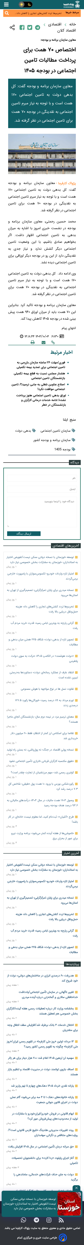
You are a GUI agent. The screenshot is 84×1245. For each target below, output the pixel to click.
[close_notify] (76, 1188)
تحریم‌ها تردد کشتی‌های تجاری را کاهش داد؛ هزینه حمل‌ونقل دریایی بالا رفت (39, 13)
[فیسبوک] (22, 27)
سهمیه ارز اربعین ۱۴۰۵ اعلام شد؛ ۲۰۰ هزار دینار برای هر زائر (41, 1058)
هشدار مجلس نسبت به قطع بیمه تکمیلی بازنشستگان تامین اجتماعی (39, 376)
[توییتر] (29, 27)
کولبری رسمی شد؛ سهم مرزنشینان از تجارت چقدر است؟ (42, 772)
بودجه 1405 (62, 449)
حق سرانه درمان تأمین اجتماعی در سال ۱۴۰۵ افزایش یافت (41, 1146)
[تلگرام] (37, 27)
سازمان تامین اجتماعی (56, 430)
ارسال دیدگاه (24, 533)
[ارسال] (43, 342)
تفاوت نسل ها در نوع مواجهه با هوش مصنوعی (47, 689)
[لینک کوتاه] (53, 342)
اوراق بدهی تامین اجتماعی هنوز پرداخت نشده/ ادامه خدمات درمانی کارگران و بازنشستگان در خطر (41, 400)
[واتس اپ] (23, 1220)
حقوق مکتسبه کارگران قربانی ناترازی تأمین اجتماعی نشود (41, 761)
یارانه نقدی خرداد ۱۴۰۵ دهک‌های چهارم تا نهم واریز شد (42, 1086)
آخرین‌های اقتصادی (66, 545)
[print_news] (32, 342)
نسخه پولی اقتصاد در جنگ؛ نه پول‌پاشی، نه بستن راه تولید (40, 749)
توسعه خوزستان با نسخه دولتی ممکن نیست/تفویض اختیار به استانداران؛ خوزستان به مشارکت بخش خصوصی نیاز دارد (29, 1204)
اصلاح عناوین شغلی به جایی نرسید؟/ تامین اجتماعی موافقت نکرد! (38, 387)
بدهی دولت (23, 430)
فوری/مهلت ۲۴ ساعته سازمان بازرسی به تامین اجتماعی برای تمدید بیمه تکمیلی (41, 365)
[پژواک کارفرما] (71, 4)
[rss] (61, 1219)
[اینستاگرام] (48, 1219)
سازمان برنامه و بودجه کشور (52, 440)
